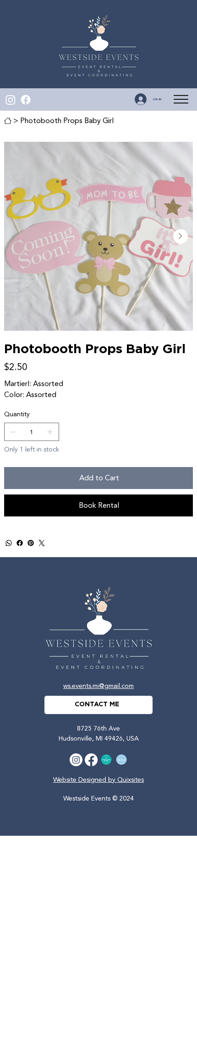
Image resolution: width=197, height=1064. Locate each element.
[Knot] (121, 759)
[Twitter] (41, 543)
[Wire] (106, 759)
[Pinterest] (30, 543)
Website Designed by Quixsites (98, 780)
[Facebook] (25, 99)
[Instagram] (10, 99)
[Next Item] (180, 236)
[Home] (7, 120)
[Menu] (181, 99)
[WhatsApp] (8, 543)
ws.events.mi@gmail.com (98, 686)
